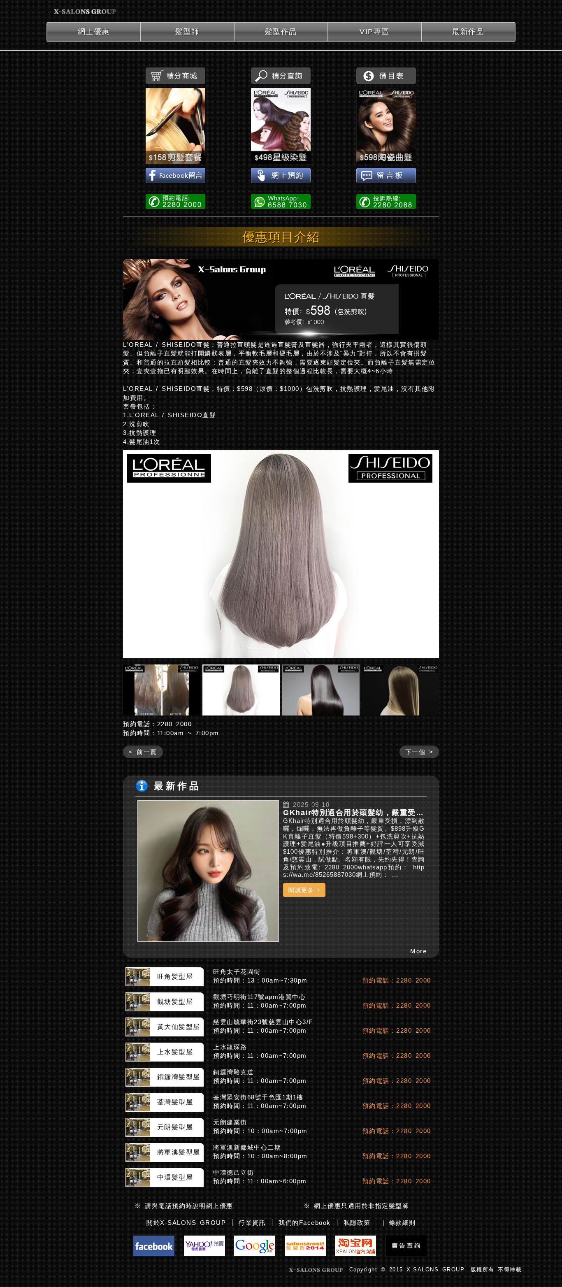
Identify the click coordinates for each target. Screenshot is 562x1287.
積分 (175, 75)
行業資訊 (252, 1222)
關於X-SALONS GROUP (186, 1222)
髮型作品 (281, 32)
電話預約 (175, 200)
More (418, 951)
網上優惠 (94, 32)
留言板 (386, 176)
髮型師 (187, 32)
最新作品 (468, 32)
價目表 (386, 75)
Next (428, 554)
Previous (133, 554)
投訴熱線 (386, 200)
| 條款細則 (399, 1222)
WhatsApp (281, 200)
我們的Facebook (305, 1222)
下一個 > (419, 751)
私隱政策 (357, 1222)
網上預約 (281, 176)
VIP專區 (375, 32)
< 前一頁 (143, 751)
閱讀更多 (303, 890)
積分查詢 (281, 75)
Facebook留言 (175, 176)
